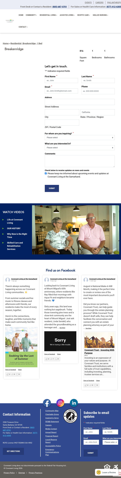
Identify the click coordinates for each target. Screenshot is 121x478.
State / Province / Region (92, 117)
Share (20, 369)
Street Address (52, 106)
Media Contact (51, 429)
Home (21, 15)
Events (88, 2)
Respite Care (83, 15)
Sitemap (21, 473)
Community (31, 15)
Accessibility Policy (53, 446)
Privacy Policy (9, 473)
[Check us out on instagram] (60, 403)
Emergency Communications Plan (52, 452)
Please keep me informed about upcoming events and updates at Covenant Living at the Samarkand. (78, 175)
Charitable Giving (52, 414)
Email (48, 86)
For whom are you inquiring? (59, 133)
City (46, 117)
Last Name (88, 76)
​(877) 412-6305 (113, 6)
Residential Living (48, 15)
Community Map (51, 411)
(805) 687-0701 (59, 6)
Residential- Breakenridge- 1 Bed (26, 43)
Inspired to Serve (52, 418)
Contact (22, 27)
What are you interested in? (58, 143)
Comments (50, 153)
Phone (85, 86)
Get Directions (13, 451)
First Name (51, 76)
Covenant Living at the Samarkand (24, 279)
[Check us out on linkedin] (74, 403)
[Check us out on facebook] (47, 403)
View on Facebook (10, 369)
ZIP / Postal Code (53, 127)
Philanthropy (114, 2)
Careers (99, 2)
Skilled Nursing (100, 15)
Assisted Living (66, 15)
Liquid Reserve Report (51, 441)
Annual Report (50, 432)
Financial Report (51, 436)
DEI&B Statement (52, 422)
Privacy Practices (35, 473)
